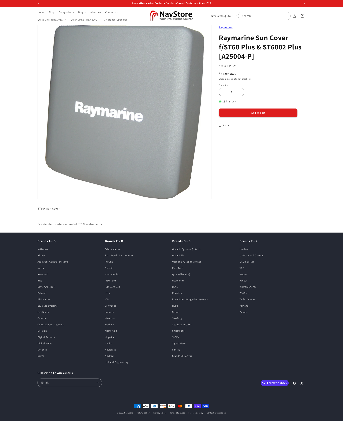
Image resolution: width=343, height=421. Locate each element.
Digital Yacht (45, 343)
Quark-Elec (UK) (181, 274)
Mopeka (109, 337)
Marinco (109, 324)
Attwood (43, 274)
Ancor (41, 268)
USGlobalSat (247, 261)
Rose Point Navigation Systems (190, 299)
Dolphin (42, 349)
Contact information (216, 413)
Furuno (109, 261)
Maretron (110, 318)
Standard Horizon (182, 355)
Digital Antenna (47, 337)
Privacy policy (159, 413)
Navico (109, 343)
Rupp (175, 305)
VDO (242, 268)
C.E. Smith (43, 312)
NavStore (128, 413)
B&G (40, 280)
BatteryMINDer (46, 286)
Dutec (41, 355)
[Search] (286, 16)
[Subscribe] (98, 383)
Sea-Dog (177, 318)
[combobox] (264, 16)
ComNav (42, 318)
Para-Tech (177, 268)
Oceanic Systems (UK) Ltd (186, 249)
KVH (107, 299)
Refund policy (143, 413)
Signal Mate (179, 343)
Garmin (109, 268)
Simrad (176, 349)
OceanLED (178, 255)
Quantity (223, 85)
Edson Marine (112, 249)
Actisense (43, 249)
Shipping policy (195, 413)
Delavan (42, 330)
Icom (108, 293)
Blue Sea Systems (48, 305)
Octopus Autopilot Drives (186, 261)
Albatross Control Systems (53, 261)
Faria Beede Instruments (119, 255)
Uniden (244, 249)
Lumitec (109, 312)
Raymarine (225, 27)
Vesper (243, 274)
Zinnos (244, 312)
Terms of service (177, 413)
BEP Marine (44, 299)
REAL (175, 286)
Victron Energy (248, 286)
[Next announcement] (304, 3)
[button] (66, 12)
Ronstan (177, 293)
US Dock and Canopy (252, 255)
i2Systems (110, 280)
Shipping (223, 78)
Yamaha (244, 305)
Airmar (41, 255)
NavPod (109, 355)
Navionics (110, 349)
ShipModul (178, 330)
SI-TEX (175, 337)
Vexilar (243, 280)
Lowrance (110, 305)
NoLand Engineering (116, 362)
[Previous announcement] (39, 3)
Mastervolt (111, 330)
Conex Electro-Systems (51, 324)
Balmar (42, 293)
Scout (175, 312)
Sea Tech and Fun (182, 324)
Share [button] (225, 125)
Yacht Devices (247, 299)
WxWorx (244, 293)
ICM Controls (112, 286)
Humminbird (112, 274)
